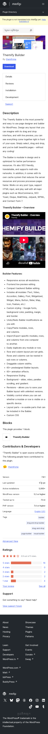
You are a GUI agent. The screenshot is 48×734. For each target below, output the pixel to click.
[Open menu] (43, 4)
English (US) (40, 511)
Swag (29, 659)
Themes (29, 627)
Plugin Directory (10, 12)
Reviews (9, 83)
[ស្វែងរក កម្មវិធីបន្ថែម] (31, 30)
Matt (6, 672)
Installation (10, 90)
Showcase (30, 622)
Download (9, 66)
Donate (30, 654)
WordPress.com (12, 667)
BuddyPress (10, 681)
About (6, 622)
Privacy (6, 636)
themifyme (11, 59)
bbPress (8, 677)
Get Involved (31, 645)
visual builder (39, 534)
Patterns (29, 636)
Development (12, 97)
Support (9, 104)
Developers (8, 654)
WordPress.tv (11, 659)
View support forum (12, 606)
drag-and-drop (38, 528)
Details (8, 76)
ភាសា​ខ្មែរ (12, 693)
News (5, 627)
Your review (8, 586)
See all (42, 586)
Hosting (6, 631)
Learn (5, 645)
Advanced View (10, 541)
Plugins (28, 631)
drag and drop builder (35, 523)
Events (28, 649)
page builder (26, 534)
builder (41, 517)
